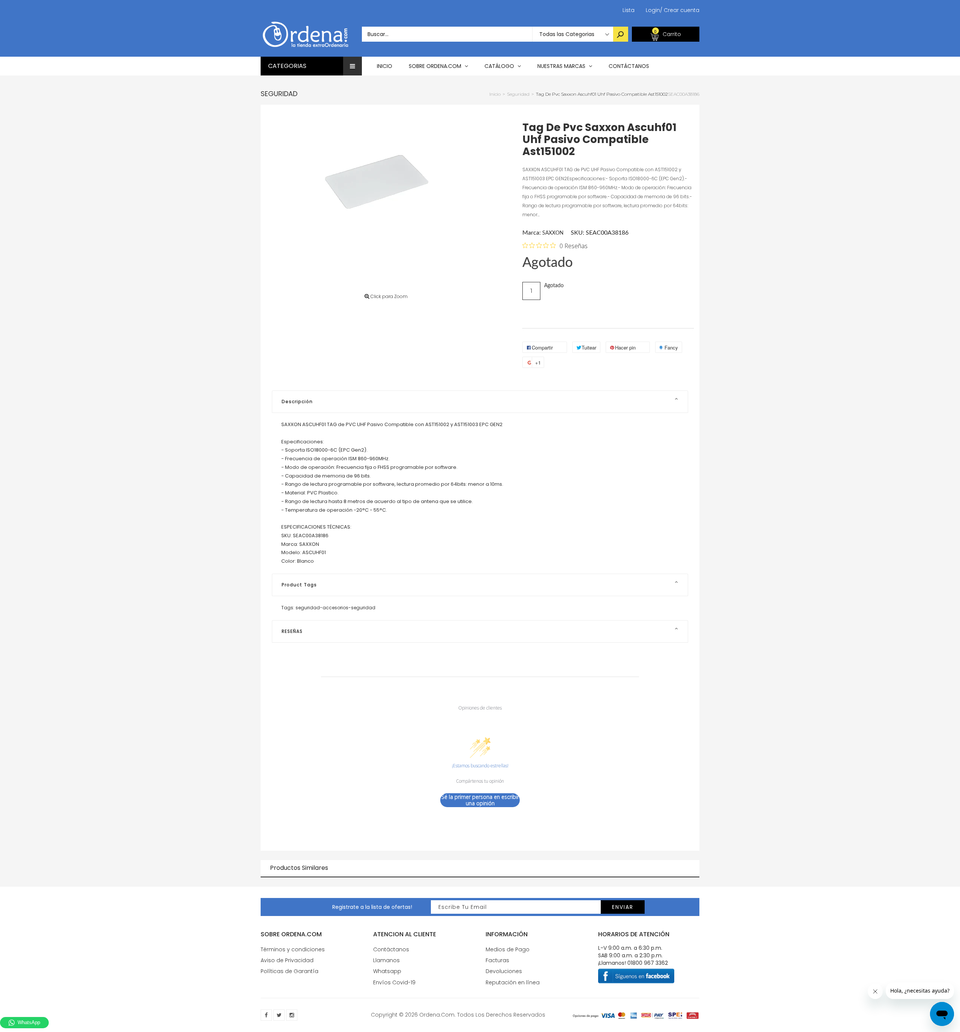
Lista (628, 10)
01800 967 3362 (647, 963)
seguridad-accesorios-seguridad (335, 607)
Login (653, 10)
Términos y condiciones (293, 949)
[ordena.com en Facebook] (266, 1015)
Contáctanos (391, 949)
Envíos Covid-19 (394, 982)
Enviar (622, 907)
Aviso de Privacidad (287, 960)
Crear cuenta (679, 10)
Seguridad (279, 93)
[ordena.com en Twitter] (279, 1015)
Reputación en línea (513, 982)
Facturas (497, 960)
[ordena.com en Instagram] (291, 1015)
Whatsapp (387, 971)
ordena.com (436, 1014)
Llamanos (386, 960)
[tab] (480, 401)
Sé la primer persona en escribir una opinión (480, 800)
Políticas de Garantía (289, 971)
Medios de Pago (508, 949)
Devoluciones (504, 971)
